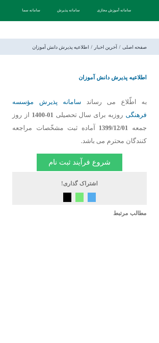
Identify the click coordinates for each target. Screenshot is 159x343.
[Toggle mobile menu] (15, 30)
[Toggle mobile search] (28, 30)
